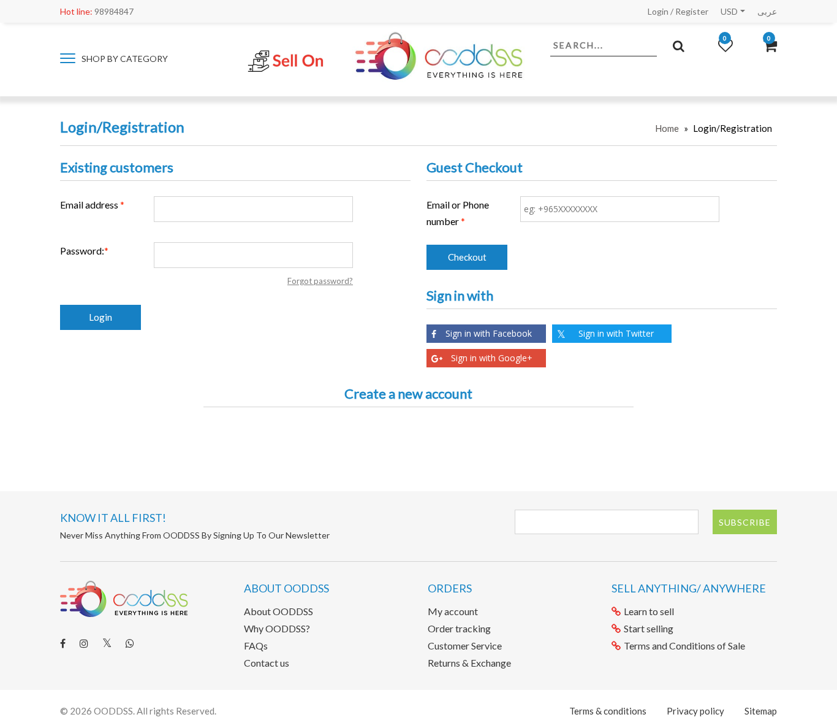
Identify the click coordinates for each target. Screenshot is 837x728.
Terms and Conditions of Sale (684, 645)
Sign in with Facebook (488, 333)
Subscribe (745, 522)
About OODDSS (278, 611)
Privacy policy (695, 710)
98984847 (97, 11)
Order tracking (459, 628)
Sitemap (760, 710)
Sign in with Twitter (616, 333)
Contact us (266, 663)
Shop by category (124, 58)
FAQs (256, 645)
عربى (767, 11)
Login (658, 11)
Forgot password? (320, 281)
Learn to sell (649, 611)
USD (729, 11)
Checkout (467, 256)
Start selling (648, 628)
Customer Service (465, 645)
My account (453, 611)
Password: (82, 250)
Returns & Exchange (469, 663)
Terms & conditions (607, 710)
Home (667, 128)
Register (691, 11)
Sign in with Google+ (491, 358)
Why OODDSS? (277, 628)
